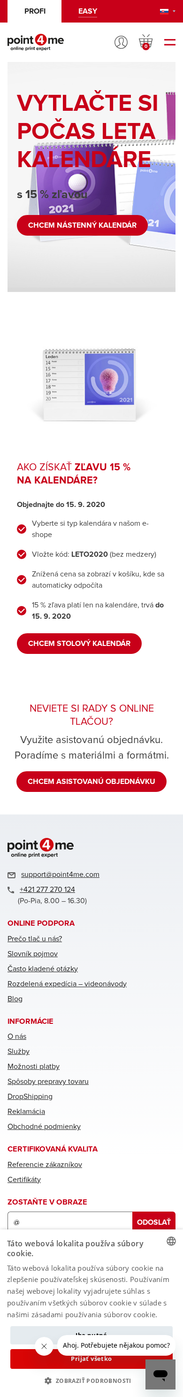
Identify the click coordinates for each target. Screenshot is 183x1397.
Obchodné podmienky (44, 1126)
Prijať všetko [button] (91, 1358)
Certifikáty (24, 1179)
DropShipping (30, 1096)
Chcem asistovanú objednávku (91, 781)
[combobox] (171, 1241)
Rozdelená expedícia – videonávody (67, 984)
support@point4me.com (60, 874)
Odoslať (154, 1222)
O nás (17, 1036)
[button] (91, 1380)
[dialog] (91, 1313)
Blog (15, 999)
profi (35, 11)
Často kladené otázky (43, 969)
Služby (19, 1051)
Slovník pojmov (33, 954)
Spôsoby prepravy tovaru (48, 1081)
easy (87, 11)
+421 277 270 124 (47, 889)
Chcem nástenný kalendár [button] (82, 225)
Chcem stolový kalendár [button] (79, 643)
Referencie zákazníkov (45, 1164)
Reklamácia (26, 1111)
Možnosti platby (34, 1066)
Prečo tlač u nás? (35, 939)
